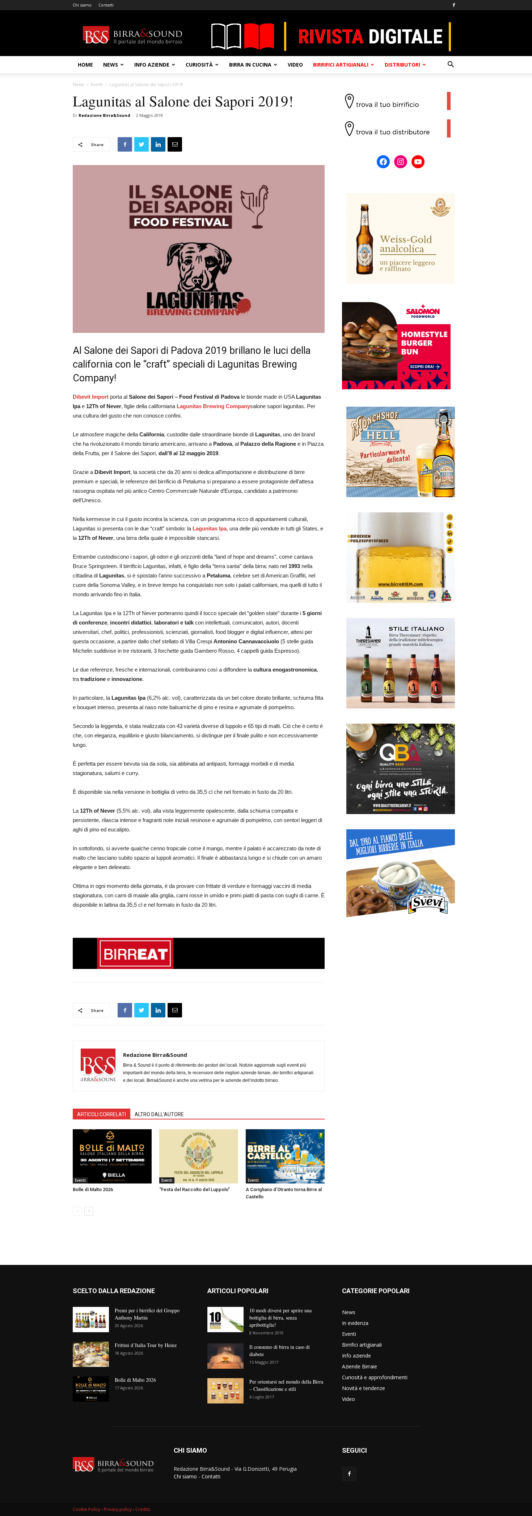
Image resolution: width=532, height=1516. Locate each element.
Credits (142, 1509)
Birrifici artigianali (340, 64)
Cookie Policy (86, 1509)
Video (295, 64)
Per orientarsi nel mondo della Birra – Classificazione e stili (286, 1385)
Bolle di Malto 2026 (93, 1189)
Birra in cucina (250, 64)
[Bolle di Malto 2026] (112, 1156)
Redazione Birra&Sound (104, 115)
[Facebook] (453, 5)
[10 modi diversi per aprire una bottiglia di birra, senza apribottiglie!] (225, 1319)
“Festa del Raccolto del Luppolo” (194, 1189)
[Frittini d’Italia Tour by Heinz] (91, 1354)
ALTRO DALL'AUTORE (159, 1114)
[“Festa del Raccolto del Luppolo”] (198, 1156)
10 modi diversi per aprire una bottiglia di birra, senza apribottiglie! (280, 1317)
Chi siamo (82, 5)
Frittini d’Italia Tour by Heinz (146, 1345)
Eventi (97, 84)
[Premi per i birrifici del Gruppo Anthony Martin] (91, 1319)
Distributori (402, 64)
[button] (450, 65)
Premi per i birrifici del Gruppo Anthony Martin (147, 1314)
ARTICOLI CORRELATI (101, 1114)
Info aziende (151, 64)
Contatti (106, 5)
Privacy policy (118, 1509)
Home (85, 64)
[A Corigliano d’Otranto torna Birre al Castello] (285, 1156)
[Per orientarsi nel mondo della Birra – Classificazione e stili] (225, 1390)
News (110, 64)
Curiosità (199, 64)
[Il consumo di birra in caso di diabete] (225, 1356)
